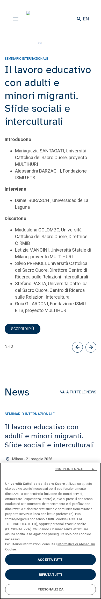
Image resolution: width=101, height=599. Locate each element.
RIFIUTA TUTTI (50, 575)
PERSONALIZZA (50, 589)
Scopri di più (22, 329)
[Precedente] (77, 347)
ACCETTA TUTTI (50, 560)
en (86, 18)
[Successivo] (90, 347)
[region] (50, 530)
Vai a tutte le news (78, 392)
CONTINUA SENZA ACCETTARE (76, 469)
